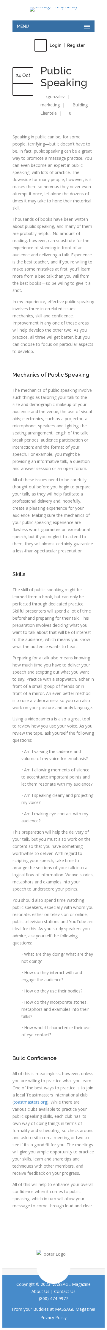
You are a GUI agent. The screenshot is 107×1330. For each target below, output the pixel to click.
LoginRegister (67, 45)
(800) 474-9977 (53, 1298)
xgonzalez (55, 96)
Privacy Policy (53, 1317)
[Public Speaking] (22, 90)
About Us (40, 1291)
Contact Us (64, 1291)
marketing (50, 105)
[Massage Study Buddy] (53, 9)
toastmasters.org (30, 1102)
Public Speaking (63, 76)
